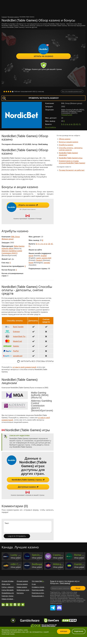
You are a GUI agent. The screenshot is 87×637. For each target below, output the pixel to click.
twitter (11, 603)
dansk (31, 256)
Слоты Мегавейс (8, 590)
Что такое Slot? (39, 581)
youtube (7, 603)
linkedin (3, 603)
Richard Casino (79, 555)
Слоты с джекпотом (9, 587)
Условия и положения (40, 587)
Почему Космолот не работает (72, 170)
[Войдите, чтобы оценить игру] (8, 91)
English (44, 256)
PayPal (16, 351)
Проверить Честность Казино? (44, 98)
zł (69, 124)
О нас (34, 584)
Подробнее (78, 631)
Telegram (52, 606)
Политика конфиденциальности (43, 590)
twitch (18, 603)
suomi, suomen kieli (43, 258)
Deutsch (39, 260)
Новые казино (22, 587)
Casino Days (58, 555)
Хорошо (63, 631)
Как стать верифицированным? (72, 91)
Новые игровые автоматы (11, 599)
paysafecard (17, 356)
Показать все (66, 115)
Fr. (80, 124)
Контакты (20, 593)
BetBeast (37, 564)
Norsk (31, 263)
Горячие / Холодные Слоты (11, 596)
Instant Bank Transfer (20, 336)
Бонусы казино (22, 584)
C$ (74, 124)
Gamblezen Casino (79, 564)
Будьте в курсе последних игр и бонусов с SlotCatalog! (64, 582)
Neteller (16, 346)
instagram (15, 603)
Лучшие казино (22, 581)
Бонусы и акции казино (68, 142)
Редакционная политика (41, 596)
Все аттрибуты (50, 127)
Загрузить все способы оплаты (37, 361)
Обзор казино (64, 139)
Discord (59, 606)
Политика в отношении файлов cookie (45, 593)
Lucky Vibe (16, 555)
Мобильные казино (24, 590)
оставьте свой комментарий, (25, 367)
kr (67, 124)
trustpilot (22, 603)
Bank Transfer (18, 327)
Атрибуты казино (66, 145)
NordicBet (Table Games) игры (70, 158)
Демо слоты (6, 584)
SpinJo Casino (37, 555)
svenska (47, 263)
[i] (42, 240)
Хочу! (78, 588)
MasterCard (17, 341)
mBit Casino (16, 564)
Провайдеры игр (8, 593)
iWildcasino (58, 564)
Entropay (16, 331)
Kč (77, 124)
